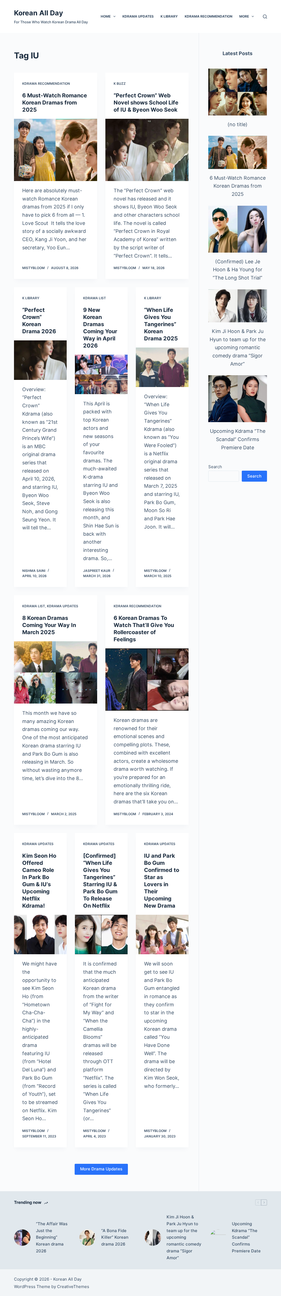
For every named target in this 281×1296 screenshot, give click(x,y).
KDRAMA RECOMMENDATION (208, 16)
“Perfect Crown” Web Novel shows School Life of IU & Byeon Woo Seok (146, 102)
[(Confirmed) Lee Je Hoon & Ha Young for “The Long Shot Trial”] (237, 229)
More (244, 16)
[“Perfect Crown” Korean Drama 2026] (40, 360)
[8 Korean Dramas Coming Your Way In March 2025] (55, 672)
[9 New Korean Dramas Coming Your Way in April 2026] (101, 374)
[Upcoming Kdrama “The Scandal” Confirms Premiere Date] (237, 398)
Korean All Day (38, 13)
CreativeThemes (73, 1286)
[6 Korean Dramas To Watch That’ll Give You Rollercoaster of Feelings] (147, 679)
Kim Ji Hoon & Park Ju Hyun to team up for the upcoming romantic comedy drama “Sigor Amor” (238, 347)
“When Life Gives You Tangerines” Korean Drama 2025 (161, 324)
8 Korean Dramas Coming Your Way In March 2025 (49, 625)
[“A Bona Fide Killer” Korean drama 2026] (87, 1237)
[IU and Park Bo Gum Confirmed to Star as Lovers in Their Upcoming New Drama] (162, 934)
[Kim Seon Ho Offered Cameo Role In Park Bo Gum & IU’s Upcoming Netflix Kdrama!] (40, 934)
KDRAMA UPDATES (138, 16)
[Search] (265, 17)
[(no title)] (237, 92)
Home (106, 16)
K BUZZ (120, 83)
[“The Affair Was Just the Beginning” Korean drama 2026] (22, 1237)
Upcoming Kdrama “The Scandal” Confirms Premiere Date (237, 439)
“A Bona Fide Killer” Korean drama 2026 (114, 1237)
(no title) (237, 124)
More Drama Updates (101, 1168)
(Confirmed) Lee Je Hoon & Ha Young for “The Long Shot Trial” (237, 270)
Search (215, 466)
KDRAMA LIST (94, 298)
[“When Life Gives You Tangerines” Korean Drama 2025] (162, 367)
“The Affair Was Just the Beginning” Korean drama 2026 (52, 1237)
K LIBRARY (169, 16)
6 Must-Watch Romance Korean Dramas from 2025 (54, 102)
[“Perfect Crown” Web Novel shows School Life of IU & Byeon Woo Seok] (147, 150)
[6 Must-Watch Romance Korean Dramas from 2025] (55, 150)
